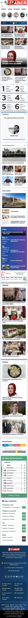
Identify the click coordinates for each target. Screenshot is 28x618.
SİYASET (23, 9)
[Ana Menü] (1, 2)
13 (17, 66)
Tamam (19, 616)
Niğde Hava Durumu (18, 584)
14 (18, 66)
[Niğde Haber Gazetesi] (15, 2)
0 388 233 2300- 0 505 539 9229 (15, 567)
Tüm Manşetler (20, 593)
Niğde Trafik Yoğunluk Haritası (19, 589)
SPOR (4, 609)
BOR (21, 95)
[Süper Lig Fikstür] (25, 501)
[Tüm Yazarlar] (25, 114)
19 (24, 66)
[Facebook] (6, 576)
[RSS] (22, 576)
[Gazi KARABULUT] (14, 128)
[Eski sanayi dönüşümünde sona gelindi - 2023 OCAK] (5, 216)
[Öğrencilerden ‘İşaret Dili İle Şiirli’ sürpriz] (5, 266)
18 (23, 66)
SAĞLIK (21, 104)
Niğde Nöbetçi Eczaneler (6, 584)
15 (19, 66)
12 (15, 66)
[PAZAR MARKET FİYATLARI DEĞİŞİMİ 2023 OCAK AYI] (5, 222)
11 (14, 66)
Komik (16, 604)
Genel (24, 604)
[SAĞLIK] (25, 362)
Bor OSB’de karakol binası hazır (22, 99)
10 (13, 66)
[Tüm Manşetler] (25, 145)
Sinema (20, 604)
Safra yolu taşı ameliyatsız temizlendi (23, 108)
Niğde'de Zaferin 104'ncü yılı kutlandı (10, 108)
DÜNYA (12, 609)
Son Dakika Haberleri (5, 598)
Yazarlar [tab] (5, 114)
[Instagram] (11, 576)
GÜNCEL (3, 9)
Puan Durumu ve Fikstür (7, 593)
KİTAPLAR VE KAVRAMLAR (14, 118)
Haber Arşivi (19, 597)
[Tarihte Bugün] (5, 211)
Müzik (21, 606)
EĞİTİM (8, 609)
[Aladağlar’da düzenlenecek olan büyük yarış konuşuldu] (5, 251)
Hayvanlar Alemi (9, 606)
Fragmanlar (16, 606)
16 (21, 66)
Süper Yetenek (6, 608)
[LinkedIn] (14, 576)
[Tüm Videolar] (25, 229)
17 (22, 66)
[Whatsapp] (19, 576)
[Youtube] (16, 576)
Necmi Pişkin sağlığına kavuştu (22, 90)
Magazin (12, 604)
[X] (8, 576)
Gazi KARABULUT (14, 135)
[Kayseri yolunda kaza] (5, 260)
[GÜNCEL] (25, 285)
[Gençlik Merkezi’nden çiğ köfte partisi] (5, 240)
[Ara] (2, 6)
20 (26, 66)
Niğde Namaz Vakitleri (6, 589)
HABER (3, 604)
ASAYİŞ (10, 9)
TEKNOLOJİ (22, 609)
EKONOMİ (17, 9)
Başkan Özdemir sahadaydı (10, 99)
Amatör (7, 604)
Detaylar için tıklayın (14, 495)
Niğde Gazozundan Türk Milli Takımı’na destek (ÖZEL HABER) (9, 90)
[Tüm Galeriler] (25, 190)
